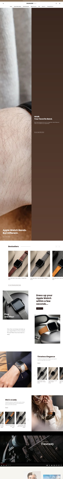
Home (11, 6)
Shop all (6, 407)
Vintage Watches (50, 6)
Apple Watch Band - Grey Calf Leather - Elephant (39, 278)
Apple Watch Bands (17, 6)
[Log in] (56, 3)
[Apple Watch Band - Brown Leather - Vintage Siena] (18, 264)
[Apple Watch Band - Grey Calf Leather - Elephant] (40, 264)
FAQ (39, 6)
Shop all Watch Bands (6, 236)
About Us (43, 6)
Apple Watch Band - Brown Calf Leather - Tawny (10, 426)
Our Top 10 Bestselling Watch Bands (14, 285)
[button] (3, 3)
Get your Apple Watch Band (39, 132)
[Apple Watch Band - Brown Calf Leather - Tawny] (10, 418)
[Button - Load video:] (31, 448)
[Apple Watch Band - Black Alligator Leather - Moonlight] (42, 373)
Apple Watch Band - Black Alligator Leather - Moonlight (41, 381)
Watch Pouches (33, 6)
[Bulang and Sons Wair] (31, 3)
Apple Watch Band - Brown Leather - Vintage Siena (17, 278)
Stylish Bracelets (26, 6)
